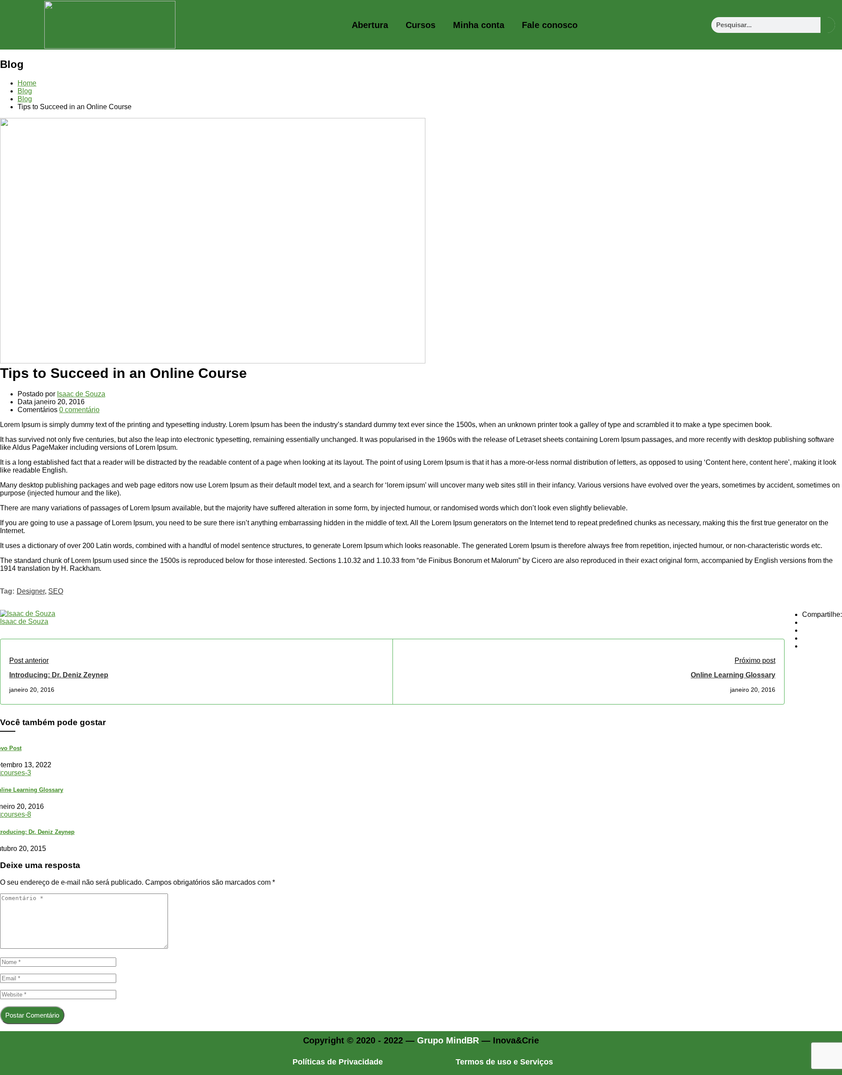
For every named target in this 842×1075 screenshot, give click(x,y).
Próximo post (755, 660)
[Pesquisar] (828, 25)
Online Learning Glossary (733, 675)
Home (27, 83)
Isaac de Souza (81, 394)
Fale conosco (550, 25)
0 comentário (79, 409)
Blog (25, 91)
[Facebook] (804, 622)
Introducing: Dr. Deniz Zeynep (58, 675)
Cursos (420, 25)
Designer (31, 591)
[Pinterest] (804, 638)
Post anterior (29, 660)
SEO (55, 591)
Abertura (370, 25)
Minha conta (478, 25)
